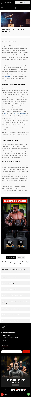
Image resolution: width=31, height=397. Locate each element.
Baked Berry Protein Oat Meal (10, 309)
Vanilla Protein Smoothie (9, 289)
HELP (3, 348)
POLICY (3, 343)
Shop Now (15, 228)
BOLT (5, 113)
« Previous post (11, 257)
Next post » (21, 257)
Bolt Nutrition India (7, 392)
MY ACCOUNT (5, 345)
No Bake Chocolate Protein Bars (11, 315)
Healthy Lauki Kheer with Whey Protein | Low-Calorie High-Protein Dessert (13, 270)
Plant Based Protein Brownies (10, 321)
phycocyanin (8, 76)
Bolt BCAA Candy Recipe (9, 277)
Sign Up (26, 351)
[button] (1, 7)
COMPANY (4, 340)
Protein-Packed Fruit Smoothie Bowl (12, 295)
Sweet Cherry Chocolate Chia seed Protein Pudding (14, 302)
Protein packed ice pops (9, 283)
